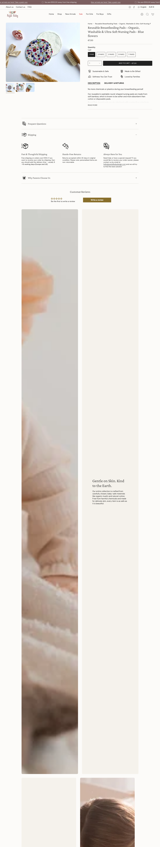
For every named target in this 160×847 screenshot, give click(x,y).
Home (90, 24)
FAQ (29, 7)
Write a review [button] (97, 200)
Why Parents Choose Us (39, 178)
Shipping (32, 134)
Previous (6, 52)
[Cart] (152, 14)
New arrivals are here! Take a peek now (106, 2)
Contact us (20, 7)
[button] (59, 14)
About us (9, 7)
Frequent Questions (37, 123)
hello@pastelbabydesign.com (114, 164)
